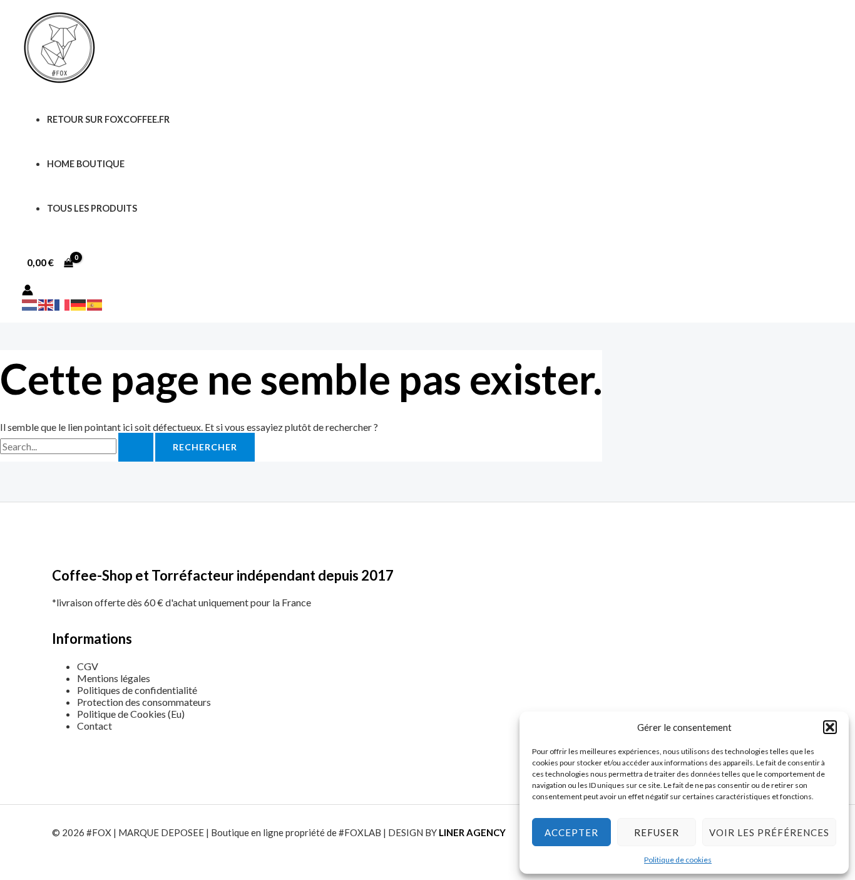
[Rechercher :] (77, 446)
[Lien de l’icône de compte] (27, 291)
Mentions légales (113, 678)
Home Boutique (86, 163)
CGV (87, 666)
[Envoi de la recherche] (135, 447)
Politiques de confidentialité (137, 690)
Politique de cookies (678, 859)
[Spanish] (95, 303)
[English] (46, 303)
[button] (830, 727)
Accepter (571, 832)
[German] (79, 303)
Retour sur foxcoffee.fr (108, 119)
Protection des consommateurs (144, 702)
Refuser (656, 832)
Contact (94, 726)
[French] (62, 303)
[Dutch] (30, 303)
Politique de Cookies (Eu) (131, 714)
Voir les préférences (769, 832)
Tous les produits (92, 208)
